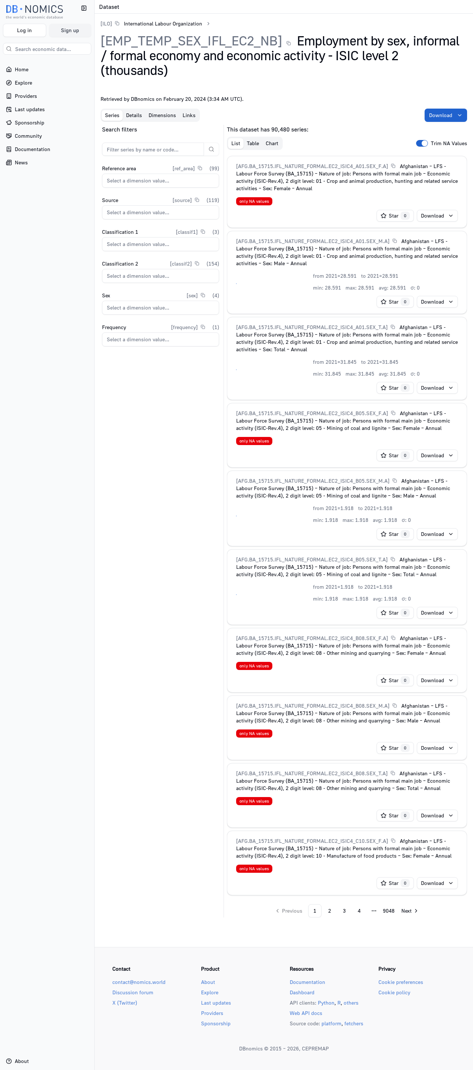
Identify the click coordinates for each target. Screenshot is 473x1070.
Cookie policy (394, 992)
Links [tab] (189, 115)
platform (331, 1023)
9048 (389, 910)
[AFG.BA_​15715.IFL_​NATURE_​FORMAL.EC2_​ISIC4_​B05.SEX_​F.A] (312, 413)
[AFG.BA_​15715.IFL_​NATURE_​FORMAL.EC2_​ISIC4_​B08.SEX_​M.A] (312, 705)
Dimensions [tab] (162, 115)
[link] (151, 23)
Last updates (216, 1002)
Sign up (70, 30)
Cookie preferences (400, 982)
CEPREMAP (315, 1048)
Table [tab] (253, 143)
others (351, 1002)
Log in (24, 30)
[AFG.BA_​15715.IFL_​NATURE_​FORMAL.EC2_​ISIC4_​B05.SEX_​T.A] (312, 559)
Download (440, 115)
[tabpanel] (284, 521)
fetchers (353, 1023)
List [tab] (235, 143)
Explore (209, 992)
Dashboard (302, 992)
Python (326, 1002)
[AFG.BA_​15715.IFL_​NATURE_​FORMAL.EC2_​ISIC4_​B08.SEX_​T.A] (312, 773)
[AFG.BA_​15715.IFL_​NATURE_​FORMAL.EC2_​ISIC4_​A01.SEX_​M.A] (312, 241)
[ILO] (106, 23)
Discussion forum (132, 992)
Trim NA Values (449, 143)
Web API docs (306, 1013)
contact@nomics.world (139, 982)
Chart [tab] (272, 143)
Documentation (307, 982)
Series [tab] (112, 115)
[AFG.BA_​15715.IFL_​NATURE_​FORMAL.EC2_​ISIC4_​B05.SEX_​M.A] (312, 481)
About (208, 982)
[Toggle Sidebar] (94, 535)
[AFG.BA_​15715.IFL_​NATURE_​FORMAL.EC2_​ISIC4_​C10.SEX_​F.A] (312, 841)
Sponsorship (216, 1023)
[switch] (422, 143)
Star (397, 215)
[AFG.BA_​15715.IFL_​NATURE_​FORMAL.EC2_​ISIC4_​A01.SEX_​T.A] (312, 327)
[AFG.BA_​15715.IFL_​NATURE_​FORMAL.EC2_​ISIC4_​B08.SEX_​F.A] (312, 638)
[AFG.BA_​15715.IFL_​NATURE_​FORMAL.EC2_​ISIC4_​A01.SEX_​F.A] (312, 166)
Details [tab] (134, 115)
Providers (212, 1013)
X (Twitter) (124, 1002)
